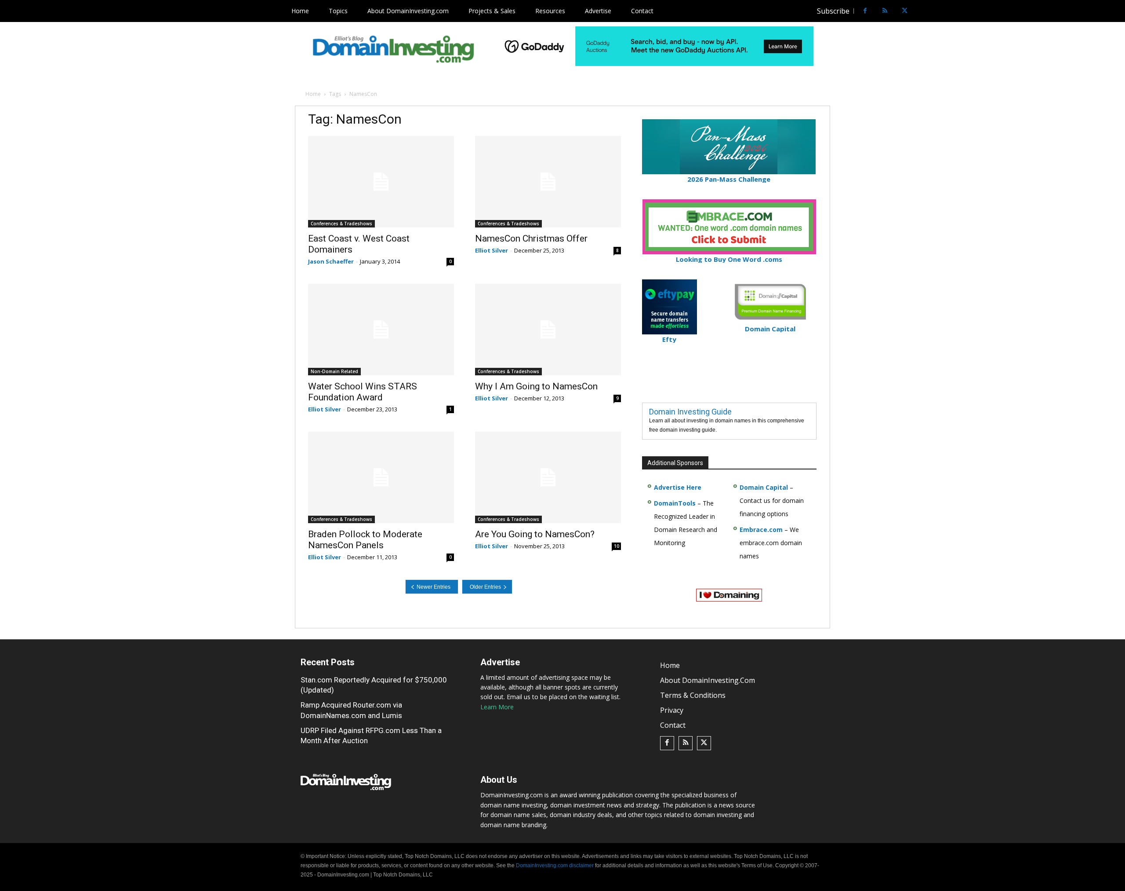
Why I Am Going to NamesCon (536, 386)
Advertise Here (677, 487)
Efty (669, 339)
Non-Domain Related (334, 371)
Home (313, 94)
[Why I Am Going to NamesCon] (548, 329)
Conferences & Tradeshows (341, 223)
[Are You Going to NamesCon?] (548, 477)
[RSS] (885, 11)
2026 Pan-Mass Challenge (728, 179)
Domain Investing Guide (690, 411)
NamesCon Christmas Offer (531, 238)
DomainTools (675, 503)
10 (616, 546)
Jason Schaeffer (331, 261)
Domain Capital (764, 487)
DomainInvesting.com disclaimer (555, 865)
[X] (904, 11)
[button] (921, 11)
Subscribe (833, 11)
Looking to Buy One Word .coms (729, 259)
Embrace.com (761, 529)
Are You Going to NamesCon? (535, 534)
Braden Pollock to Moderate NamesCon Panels (365, 539)
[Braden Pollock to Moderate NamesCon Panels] (381, 477)
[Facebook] (865, 11)
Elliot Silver (491, 250)
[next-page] (487, 586)
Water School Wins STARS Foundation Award (362, 392)
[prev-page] (431, 586)
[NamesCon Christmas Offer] (548, 181)
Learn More (497, 707)
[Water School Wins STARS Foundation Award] (381, 329)
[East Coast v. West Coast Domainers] (381, 181)
